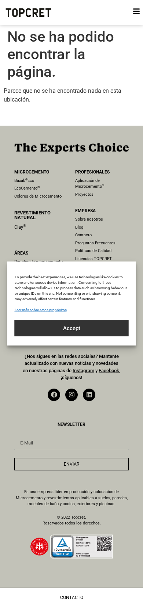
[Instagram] (71, 395)
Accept (71, 328)
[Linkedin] (89, 395)
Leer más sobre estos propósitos (41, 310)
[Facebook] (54, 395)
